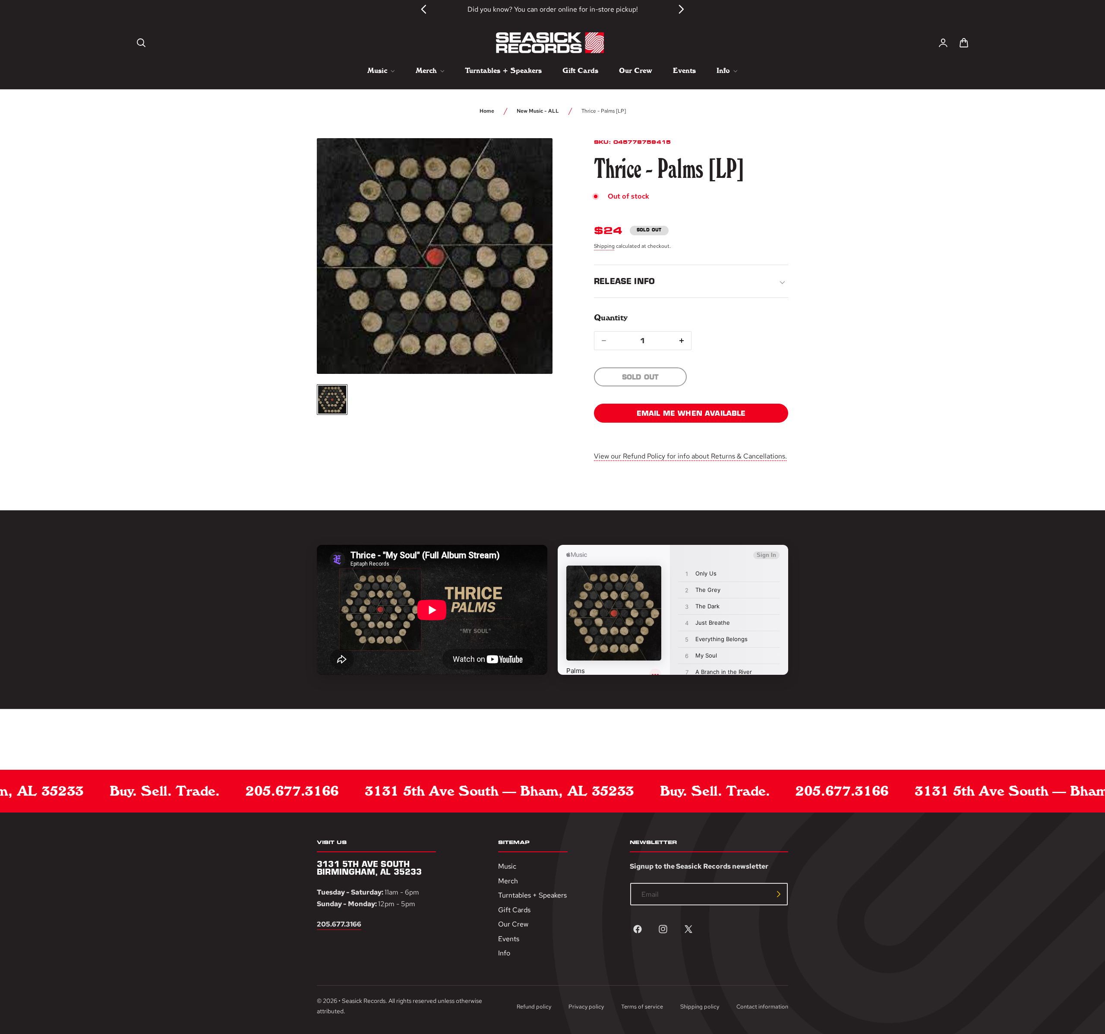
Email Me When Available (691, 413)
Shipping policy (699, 1006)
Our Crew (513, 924)
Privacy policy (586, 1006)
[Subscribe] (778, 894)
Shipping (604, 246)
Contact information (762, 1006)
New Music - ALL (538, 111)
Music (507, 866)
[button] (141, 42)
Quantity (610, 318)
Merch (508, 880)
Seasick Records (363, 1001)
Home (487, 111)
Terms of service (642, 1006)
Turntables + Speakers (532, 895)
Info (504, 953)
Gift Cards (514, 909)
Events (508, 938)
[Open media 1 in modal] (530, 161)
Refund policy (534, 1006)
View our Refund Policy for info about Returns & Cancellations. (690, 456)
